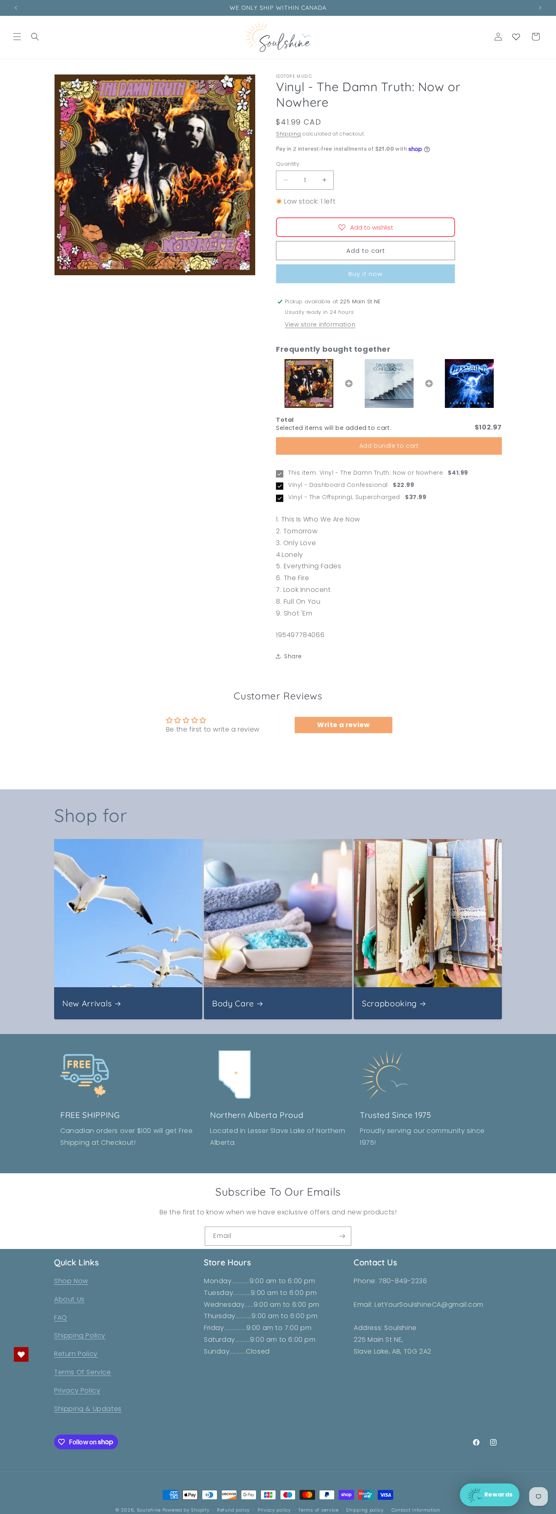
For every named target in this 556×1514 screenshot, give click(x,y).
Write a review (343, 725)
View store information (320, 324)
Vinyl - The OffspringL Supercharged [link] (344, 497)
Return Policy (76, 1353)
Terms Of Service (82, 1372)
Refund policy (233, 1509)
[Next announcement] (540, 7)
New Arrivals (87, 1003)
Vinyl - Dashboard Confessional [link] (338, 485)
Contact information (416, 1509)
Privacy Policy (77, 1390)
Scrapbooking (389, 1003)
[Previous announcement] (16, 7)
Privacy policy (274, 1509)
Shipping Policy (79, 1336)
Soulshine (149, 1510)
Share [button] (293, 656)
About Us (69, 1299)
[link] (308, 383)
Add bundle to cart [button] (389, 446)
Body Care (233, 1003)
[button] (17, 37)
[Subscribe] (342, 1236)
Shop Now (71, 1281)
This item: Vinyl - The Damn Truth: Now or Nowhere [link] (365, 473)
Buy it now (365, 273)
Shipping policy (365, 1509)
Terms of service (318, 1509)
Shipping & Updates (88, 1408)
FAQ (60, 1317)
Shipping (288, 133)
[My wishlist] (516, 37)
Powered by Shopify (186, 1510)
